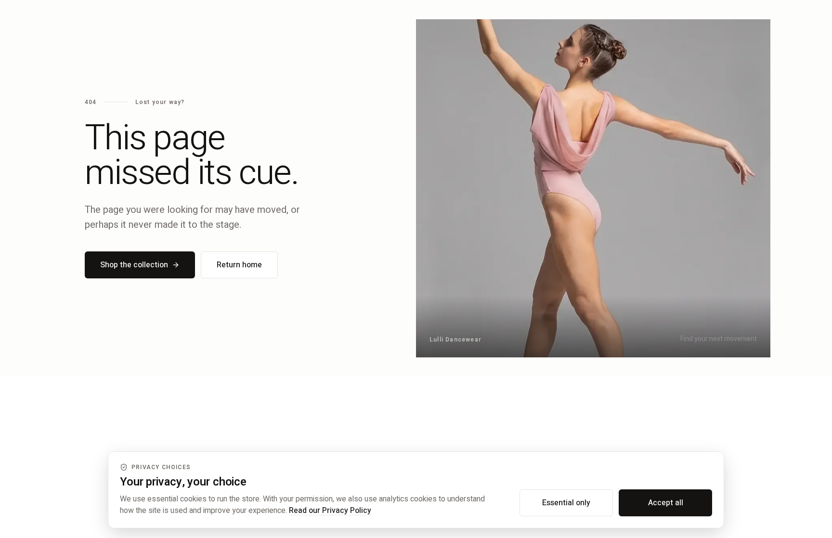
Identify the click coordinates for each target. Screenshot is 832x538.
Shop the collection (134, 265)
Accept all (665, 503)
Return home (239, 265)
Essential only (566, 503)
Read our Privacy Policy (330, 510)
